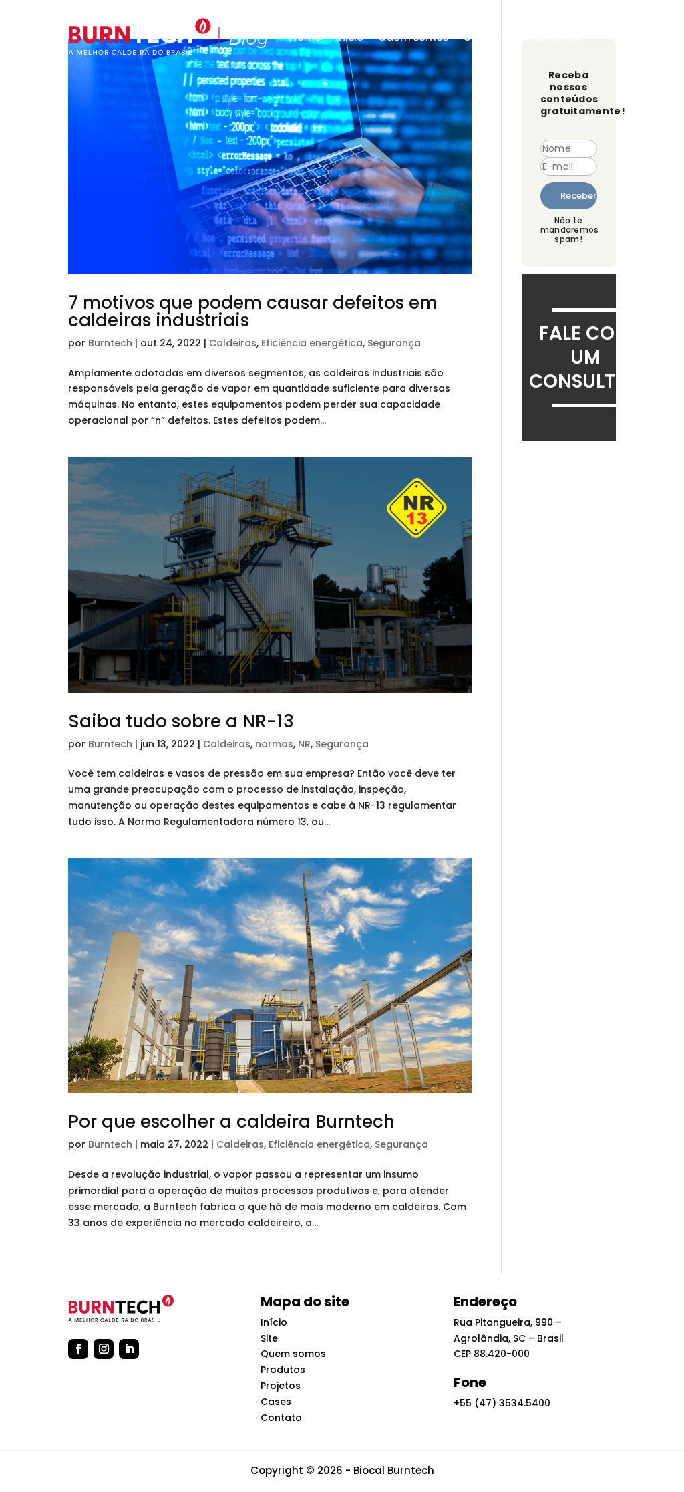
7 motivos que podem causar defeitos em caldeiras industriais (253, 311)
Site (269, 1338)
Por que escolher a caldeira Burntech (231, 1122)
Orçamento (549, 36)
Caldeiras (232, 343)
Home (305, 36)
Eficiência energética (312, 343)
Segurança (394, 343)
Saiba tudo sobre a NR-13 (181, 721)
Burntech (110, 343)
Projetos (281, 1385)
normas (274, 744)
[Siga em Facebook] (78, 1349)
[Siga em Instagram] (104, 1349)
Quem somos (413, 36)
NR (304, 744)
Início (349, 36)
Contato (484, 36)
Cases (276, 1401)
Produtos (283, 1369)
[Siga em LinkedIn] (129, 1349)
